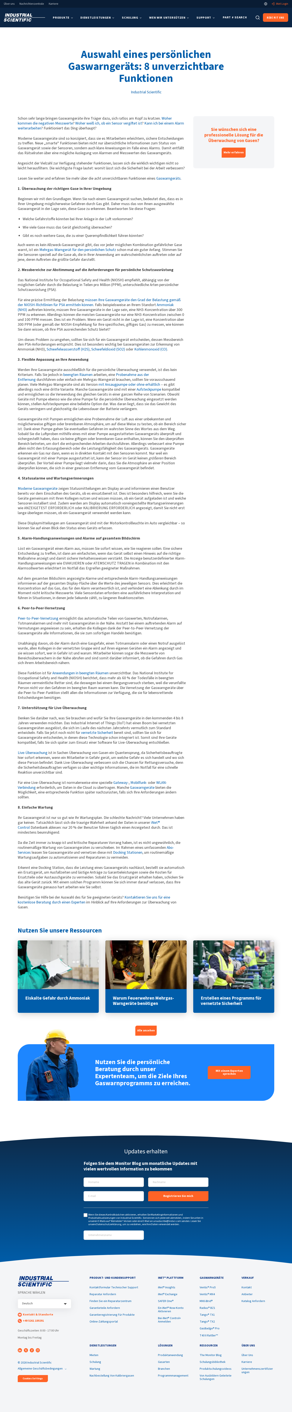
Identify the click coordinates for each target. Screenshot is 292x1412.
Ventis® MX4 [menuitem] (207, 1294)
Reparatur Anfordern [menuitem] (103, 1294)
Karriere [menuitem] (247, 1362)
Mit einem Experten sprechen (229, 1072)
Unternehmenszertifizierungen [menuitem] (257, 1370)
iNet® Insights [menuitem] (166, 1287)
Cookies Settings (33, 1378)
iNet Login (282, 4)
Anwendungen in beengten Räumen (80, 673)
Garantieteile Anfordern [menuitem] (105, 1308)
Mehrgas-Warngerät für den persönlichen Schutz (77, 249)
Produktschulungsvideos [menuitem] (216, 1369)
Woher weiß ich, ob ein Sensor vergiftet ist (108, 123)
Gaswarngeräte (142, 787)
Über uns (9, 4)
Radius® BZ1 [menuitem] (207, 1308)
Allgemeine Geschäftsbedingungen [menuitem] (40, 1369)
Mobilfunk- (138, 782)
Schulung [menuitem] (95, 1362)
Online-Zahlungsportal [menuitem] (104, 1322)
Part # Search (235, 17)
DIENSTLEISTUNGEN (95, 17)
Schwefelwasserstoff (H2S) (68, 349)
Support (203, 17)
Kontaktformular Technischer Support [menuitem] (114, 1287)
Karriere (53, 4)
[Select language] (265, 4)
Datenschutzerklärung (108, 1224)
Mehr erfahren (234, 152)
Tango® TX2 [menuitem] (207, 1322)
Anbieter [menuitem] (247, 1294)
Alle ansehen (146, 1030)
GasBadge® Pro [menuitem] (210, 1328)
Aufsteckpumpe (149, 389)
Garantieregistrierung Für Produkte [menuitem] (112, 1315)
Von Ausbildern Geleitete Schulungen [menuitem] (216, 1377)
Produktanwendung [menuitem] (170, 1355)
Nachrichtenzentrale (31, 4)
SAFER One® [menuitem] (166, 1301)
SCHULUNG (130, 17)
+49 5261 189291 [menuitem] (33, 1321)
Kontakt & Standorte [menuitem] (38, 1314)
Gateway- (121, 782)
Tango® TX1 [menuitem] (207, 1315)
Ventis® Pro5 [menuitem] (208, 1287)
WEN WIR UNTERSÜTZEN (167, 17)
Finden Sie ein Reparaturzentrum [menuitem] (110, 1301)
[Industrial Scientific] (24, 17)
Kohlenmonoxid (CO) (150, 349)
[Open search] (257, 17)
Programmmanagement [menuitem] (173, 1376)
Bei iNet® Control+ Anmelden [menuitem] (169, 1320)
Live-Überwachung (32, 752)
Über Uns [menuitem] (247, 1355)
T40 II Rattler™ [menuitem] (209, 1335)
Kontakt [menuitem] (247, 1287)
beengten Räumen (78, 374)
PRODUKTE (61, 17)
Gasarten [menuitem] (164, 1362)
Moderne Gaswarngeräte (38, 488)
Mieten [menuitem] (94, 1355)
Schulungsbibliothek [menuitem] (213, 1362)
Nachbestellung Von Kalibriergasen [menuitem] (112, 1376)
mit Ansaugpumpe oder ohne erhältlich (129, 384)
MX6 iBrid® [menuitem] (206, 1301)
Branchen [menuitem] (164, 1369)
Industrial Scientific (146, 92)
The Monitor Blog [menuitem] (211, 1355)
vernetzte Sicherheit (97, 732)
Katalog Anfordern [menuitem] (253, 1301)
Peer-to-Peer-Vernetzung (38, 618)
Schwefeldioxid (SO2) (108, 349)
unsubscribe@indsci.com (167, 1221)
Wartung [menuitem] (95, 1369)
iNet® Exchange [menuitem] (167, 1294)
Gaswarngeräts (168, 178)
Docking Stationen (127, 852)
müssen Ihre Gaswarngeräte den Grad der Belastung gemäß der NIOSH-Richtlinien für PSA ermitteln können (99, 302)
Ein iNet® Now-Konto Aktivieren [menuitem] (171, 1310)
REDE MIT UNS (275, 17)
